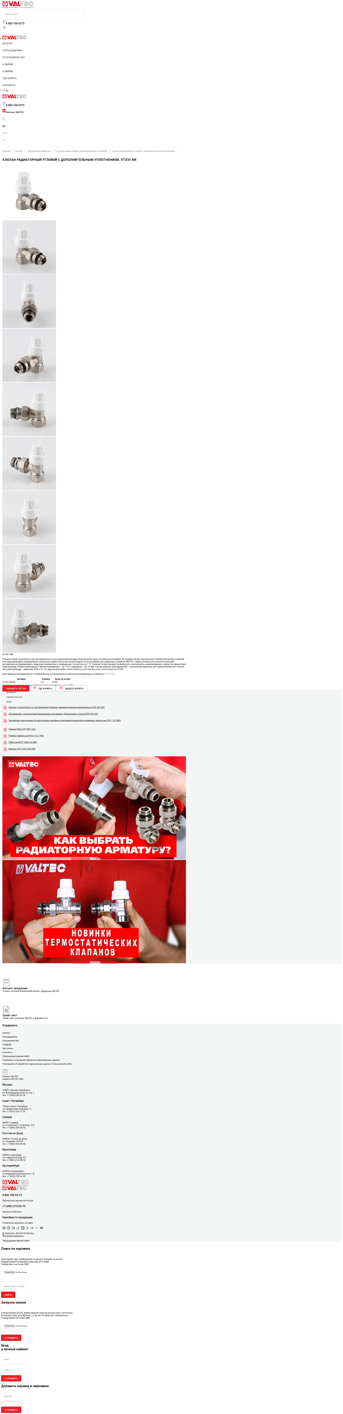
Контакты (8, 85)
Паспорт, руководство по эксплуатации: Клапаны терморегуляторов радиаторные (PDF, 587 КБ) (56, 707)
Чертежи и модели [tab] (14, 697)
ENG (4, 133)
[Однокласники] (27, 1228)
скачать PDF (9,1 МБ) (12, 1079)
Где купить (9, 78)
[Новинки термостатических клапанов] (94, 962)
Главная (6, 151)
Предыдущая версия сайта (15, 1056)
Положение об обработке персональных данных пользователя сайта (37, 1064)
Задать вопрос (74, 688)
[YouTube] (41, 1228)
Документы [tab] (11, 692)
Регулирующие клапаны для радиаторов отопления (81, 151)
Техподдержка (12, 50)
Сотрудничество (13, 57)
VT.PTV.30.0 (109, 674)
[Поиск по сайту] (3, 90)
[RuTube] (22, 1228)
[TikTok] (18, 1228)
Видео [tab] (9, 702)
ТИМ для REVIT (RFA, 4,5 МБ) (22, 742)
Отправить (11, 1338)
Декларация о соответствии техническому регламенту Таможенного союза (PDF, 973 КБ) (53, 714)
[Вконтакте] (32, 1228)
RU (7, 90)
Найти (8, 1295)
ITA (4, 140)
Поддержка (9, 1025)
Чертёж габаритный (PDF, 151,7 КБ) (26, 736)
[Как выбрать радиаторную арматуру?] (94, 858)
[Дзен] (36, 1228)
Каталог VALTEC (15, 112)
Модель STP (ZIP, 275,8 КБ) (22, 749)
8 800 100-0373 (15, 23)
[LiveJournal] (13, 1228)
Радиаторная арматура (39, 151)
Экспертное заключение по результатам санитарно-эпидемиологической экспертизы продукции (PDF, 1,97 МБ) (64, 720)
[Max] (8, 1228)
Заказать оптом (16, 688)
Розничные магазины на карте (17, 1223)
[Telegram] (4, 1228)
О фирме (7, 64)
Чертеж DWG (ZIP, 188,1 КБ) (22, 729)
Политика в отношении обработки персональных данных (31, 1060)
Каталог (7, 43)
